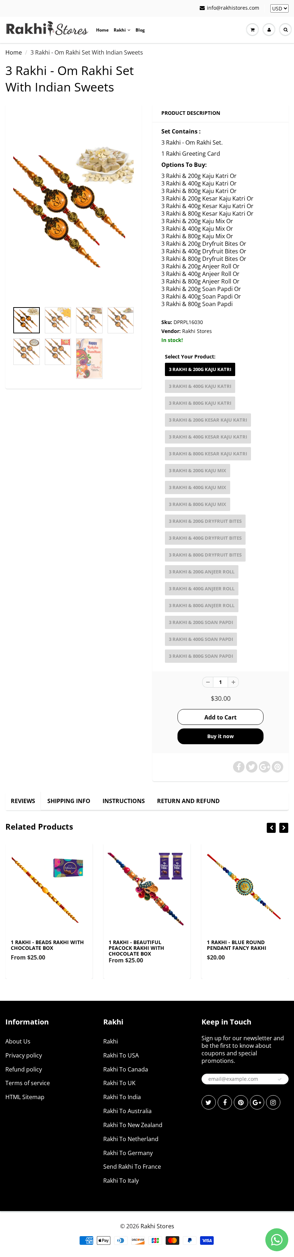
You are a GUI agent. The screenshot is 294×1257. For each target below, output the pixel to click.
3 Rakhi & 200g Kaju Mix (197, 470)
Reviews (23, 801)
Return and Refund (188, 801)
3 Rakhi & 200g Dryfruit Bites (205, 521)
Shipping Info (68, 801)
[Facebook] (225, 1102)
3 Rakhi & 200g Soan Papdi (201, 622)
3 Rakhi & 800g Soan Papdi (201, 656)
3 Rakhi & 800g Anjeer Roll (201, 605)
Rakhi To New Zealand (132, 1125)
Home (102, 30)
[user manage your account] (269, 30)
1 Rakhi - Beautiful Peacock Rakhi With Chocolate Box (136, 948)
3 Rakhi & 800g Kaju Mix (197, 504)
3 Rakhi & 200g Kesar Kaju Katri (208, 420)
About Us (17, 1041)
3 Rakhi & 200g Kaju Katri (200, 369)
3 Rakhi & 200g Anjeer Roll (201, 571)
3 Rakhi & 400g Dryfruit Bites (205, 538)
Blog (140, 30)
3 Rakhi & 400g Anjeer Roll (201, 588)
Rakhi (120, 30)
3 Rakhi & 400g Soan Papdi (201, 639)
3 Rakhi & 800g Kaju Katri (200, 403)
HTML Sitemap (24, 1097)
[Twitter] (208, 1102)
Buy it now (220, 736)
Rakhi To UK (119, 1083)
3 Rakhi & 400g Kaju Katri (200, 386)
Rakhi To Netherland (130, 1139)
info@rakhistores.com (233, 7)
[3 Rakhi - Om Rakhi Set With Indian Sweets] (73, 207)
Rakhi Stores (197, 331)
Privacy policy (23, 1055)
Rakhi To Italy (121, 1181)
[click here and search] (285, 30)
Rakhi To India (122, 1097)
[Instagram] (273, 1102)
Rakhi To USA (121, 1055)
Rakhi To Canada (125, 1069)
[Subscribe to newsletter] (279, 1079)
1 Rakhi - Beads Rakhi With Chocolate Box (47, 945)
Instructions (124, 801)
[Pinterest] (241, 1102)
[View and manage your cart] (252, 30)
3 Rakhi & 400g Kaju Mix (197, 487)
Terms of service (27, 1083)
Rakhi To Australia (127, 1111)
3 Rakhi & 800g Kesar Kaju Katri (208, 453)
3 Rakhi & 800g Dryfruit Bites (205, 555)
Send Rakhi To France (132, 1167)
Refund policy (23, 1069)
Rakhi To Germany (128, 1153)
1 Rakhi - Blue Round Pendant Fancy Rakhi (236, 945)
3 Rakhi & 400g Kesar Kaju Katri (208, 436)
